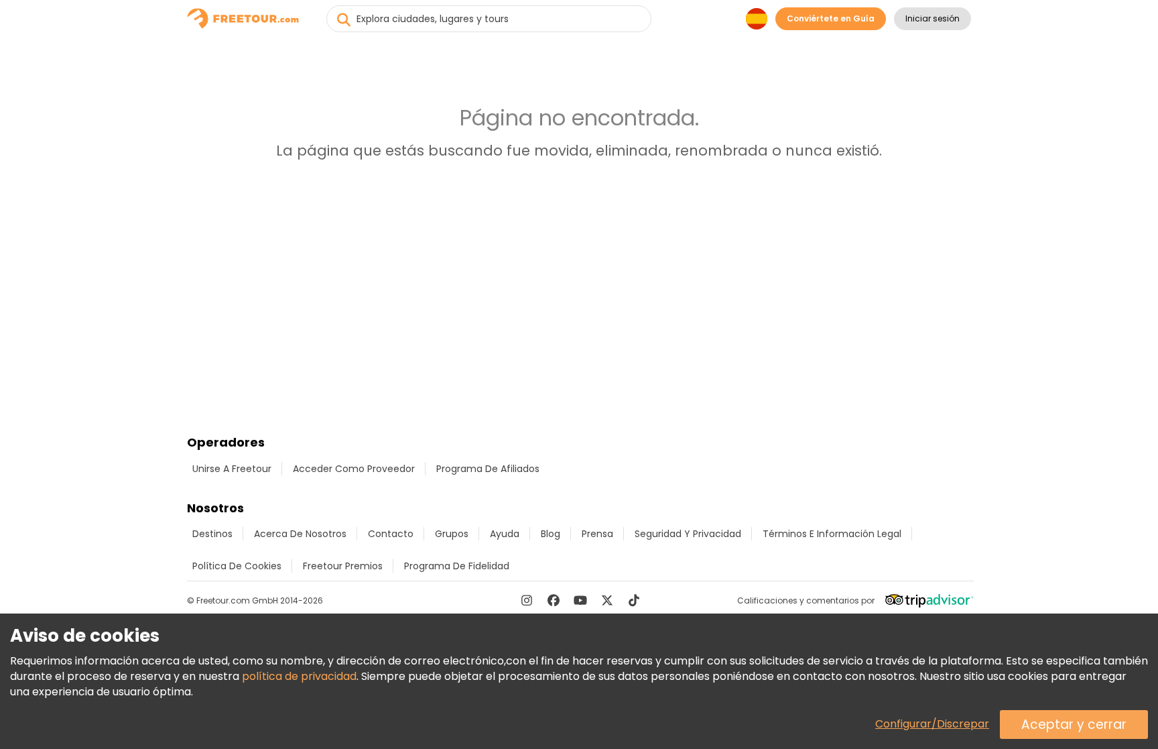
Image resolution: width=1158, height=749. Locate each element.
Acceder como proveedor (354, 468)
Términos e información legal (832, 533)
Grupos (451, 533)
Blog (550, 533)
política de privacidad (299, 676)
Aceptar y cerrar (1074, 724)
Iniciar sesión (932, 18)
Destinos (212, 533)
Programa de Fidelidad (456, 566)
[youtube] (580, 600)
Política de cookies (236, 566)
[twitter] (607, 600)
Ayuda (504, 533)
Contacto (390, 533)
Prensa (597, 533)
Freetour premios (343, 566)
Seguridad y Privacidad (688, 533)
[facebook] (553, 600)
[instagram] (527, 600)
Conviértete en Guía (831, 18)
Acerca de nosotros (300, 533)
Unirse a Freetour (231, 468)
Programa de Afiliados (487, 468)
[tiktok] (634, 600)
